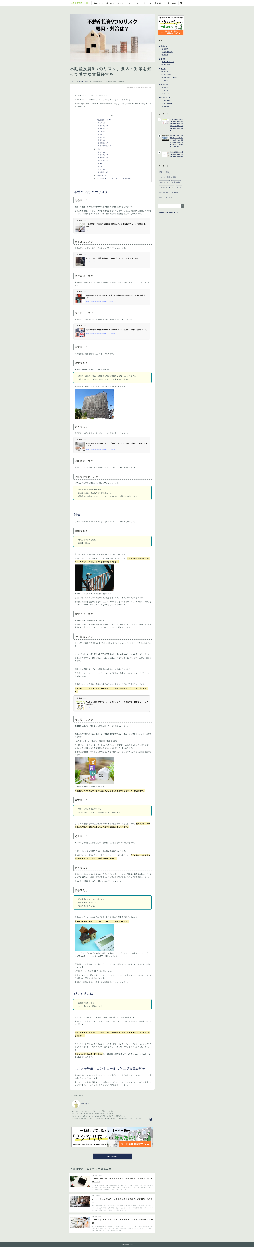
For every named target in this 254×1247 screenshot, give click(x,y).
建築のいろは (164, 182)
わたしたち (165, 84)
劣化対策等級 (164, 192)
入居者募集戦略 (167, 52)
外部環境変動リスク (104, 146)
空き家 (179, 187)
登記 (161, 197)
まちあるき (166, 80)
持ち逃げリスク (103, 131)
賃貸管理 (165, 55)
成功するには (100, 175)
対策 (97, 149)
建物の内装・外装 (168, 62)
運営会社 (158, 3)
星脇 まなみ (85, 1104)
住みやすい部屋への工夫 (168, 177)
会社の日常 (166, 87)
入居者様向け (166, 100)
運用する (81, 81)
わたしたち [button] (134, 3)
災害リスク (101, 140)
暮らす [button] (121, 3)
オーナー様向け (167, 103)
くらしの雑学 (166, 74)
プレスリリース (167, 90)
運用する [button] (97, 3)
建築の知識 (166, 65)
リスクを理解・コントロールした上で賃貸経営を (112, 178)
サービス (147, 3)
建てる (163, 59)
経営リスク (101, 137)
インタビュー (166, 93)
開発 (161, 172)
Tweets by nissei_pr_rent (169, 212)
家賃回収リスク (103, 126)
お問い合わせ (171, 3)
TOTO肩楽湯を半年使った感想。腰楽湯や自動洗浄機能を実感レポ (176, 154)
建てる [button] (109, 3)
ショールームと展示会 (169, 77)
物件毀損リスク (103, 128)
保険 (167, 172)
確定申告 (169, 197)
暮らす (163, 69)
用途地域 (175, 192)
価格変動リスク (103, 143)
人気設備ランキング (166, 187)
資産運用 (87, 81)
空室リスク (101, 134)
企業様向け (166, 106)
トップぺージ (73, 81)
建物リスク (101, 123)
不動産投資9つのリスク (103, 120)
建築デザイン (166, 72)
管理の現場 (176, 182)
